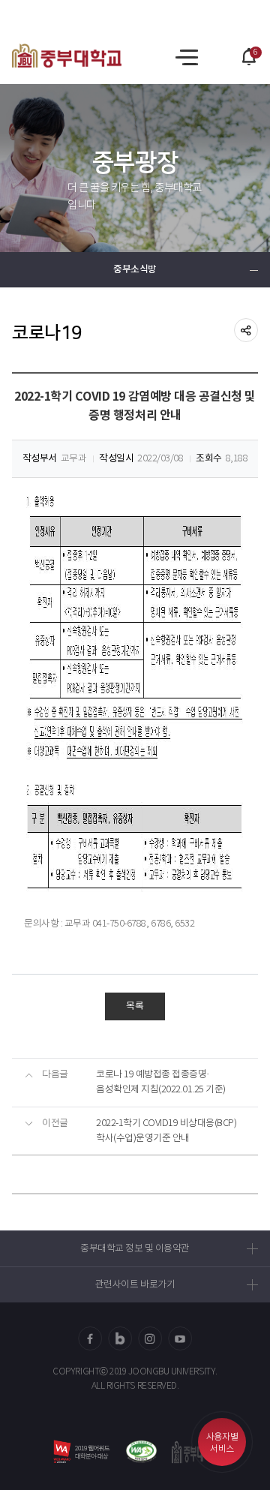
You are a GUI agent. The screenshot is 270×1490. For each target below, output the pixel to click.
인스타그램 (150, 1338)
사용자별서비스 (222, 1443)
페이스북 (90, 1338)
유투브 (180, 1338)
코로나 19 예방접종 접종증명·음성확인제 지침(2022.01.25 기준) (161, 1082)
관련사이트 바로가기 (135, 1284)
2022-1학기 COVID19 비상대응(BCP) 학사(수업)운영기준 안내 (166, 1131)
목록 (135, 1006)
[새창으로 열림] (141, 1451)
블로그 (120, 1338)
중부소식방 (135, 269)
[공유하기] (246, 330)
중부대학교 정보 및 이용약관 (135, 1248)
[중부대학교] (67, 56)
